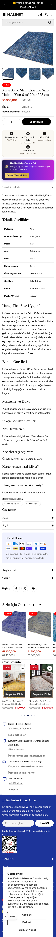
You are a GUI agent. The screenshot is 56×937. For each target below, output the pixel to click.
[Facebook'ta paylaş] (16, 588)
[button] (4, 5)
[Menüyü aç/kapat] (4, 14)
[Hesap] (46, 14)
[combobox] (28, 22)
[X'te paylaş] (24, 588)
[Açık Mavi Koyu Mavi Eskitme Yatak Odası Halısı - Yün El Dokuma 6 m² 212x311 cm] (39, 626)
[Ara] (49, 22)
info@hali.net (16, 783)
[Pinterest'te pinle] (33, 588)
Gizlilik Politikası (25, 906)
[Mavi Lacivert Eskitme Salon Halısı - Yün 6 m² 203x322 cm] (14, 626)
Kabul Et (26, 914)
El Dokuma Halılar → (12, 504)
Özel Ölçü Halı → (32, 504)
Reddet (26, 922)
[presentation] (5, 688)
